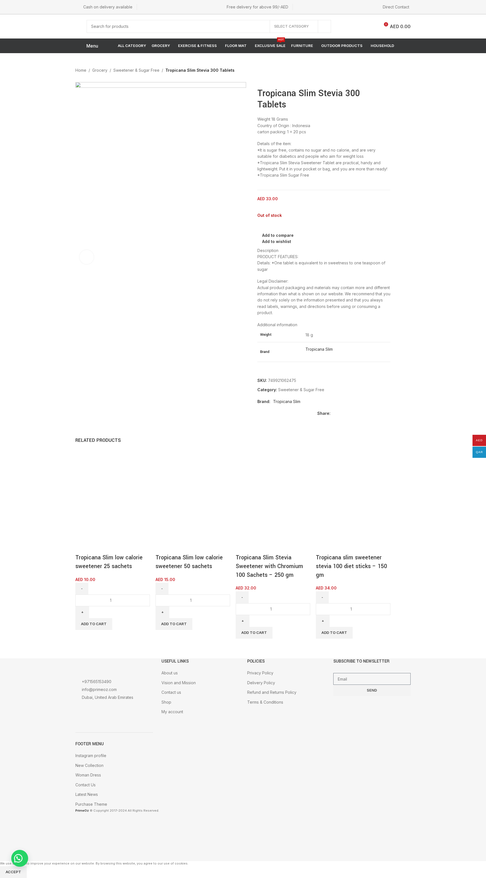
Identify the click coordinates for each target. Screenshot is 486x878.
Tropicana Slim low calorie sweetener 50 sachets (189, 561)
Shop (166, 702)
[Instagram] (106, 713)
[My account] (344, 26)
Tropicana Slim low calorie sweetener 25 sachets (109, 561)
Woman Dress (88, 775)
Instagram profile (90, 755)
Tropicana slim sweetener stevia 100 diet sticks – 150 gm (351, 566)
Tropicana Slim (319, 349)
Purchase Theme (91, 804)
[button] (19, 858)
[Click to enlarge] (87, 257)
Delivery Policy (261, 682)
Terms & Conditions (265, 702)
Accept (13, 872)
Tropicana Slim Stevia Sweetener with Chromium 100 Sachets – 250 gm (269, 566)
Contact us (171, 692)
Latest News (86, 794)
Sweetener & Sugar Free (136, 70)
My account (172, 711)
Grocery (99, 70)
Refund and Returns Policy (271, 692)
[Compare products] (371, 26)
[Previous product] (374, 71)
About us (169, 672)
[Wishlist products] (357, 26)
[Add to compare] (82, 546)
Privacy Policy (260, 672)
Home (80, 70)
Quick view (98, 546)
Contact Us (85, 784)
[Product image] (96, 517)
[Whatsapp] (130, 713)
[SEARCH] (324, 26)
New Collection (89, 765)
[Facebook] (82, 713)
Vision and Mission (178, 682)
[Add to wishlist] (113, 546)
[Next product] (385, 71)
